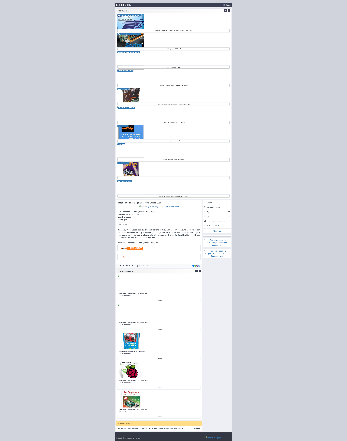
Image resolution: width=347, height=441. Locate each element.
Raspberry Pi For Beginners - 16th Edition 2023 (133, 409)
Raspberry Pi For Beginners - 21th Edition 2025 (133, 293)
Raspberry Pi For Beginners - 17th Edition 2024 (133, 380)
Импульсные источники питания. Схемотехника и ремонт (173, 196)
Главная (209, 202)
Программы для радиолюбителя (216, 221)
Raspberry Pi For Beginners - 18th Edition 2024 (133, 322)
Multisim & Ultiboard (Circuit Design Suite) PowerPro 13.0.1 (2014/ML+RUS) (173, 30)
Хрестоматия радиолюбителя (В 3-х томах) (173, 122)
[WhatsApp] (195, 266)
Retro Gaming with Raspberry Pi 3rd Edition (132, 351)
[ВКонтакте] (193, 266)
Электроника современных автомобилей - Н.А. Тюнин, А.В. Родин (173, 104)
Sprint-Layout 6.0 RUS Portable (173, 48)
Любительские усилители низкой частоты (173, 141)
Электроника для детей (173, 67)
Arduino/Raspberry (130, 266)
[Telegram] (199, 266)
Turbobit (126, 257)
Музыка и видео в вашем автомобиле (173, 177)
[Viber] (197, 266)
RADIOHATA (123, 5)
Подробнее (159, 300)
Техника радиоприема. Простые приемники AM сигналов (173, 85)
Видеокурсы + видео (213, 225)
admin (119, 266)
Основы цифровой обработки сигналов (173, 159)
